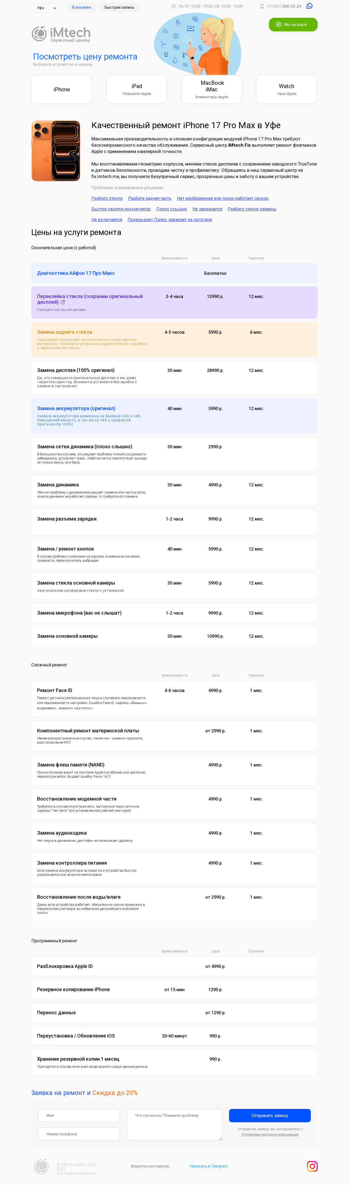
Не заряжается (207, 209)
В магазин (81, 7)
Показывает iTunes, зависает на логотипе (170, 219)
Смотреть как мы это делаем (61, 310)
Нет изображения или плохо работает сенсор (223, 198)
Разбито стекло (107, 198)
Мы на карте (295, 24)
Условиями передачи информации (270, 1134)
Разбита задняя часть (150, 198)
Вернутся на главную (150, 1166)
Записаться (293, 273)
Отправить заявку (270, 1115)
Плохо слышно (171, 209)
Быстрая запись (119, 7)
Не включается (106, 219)
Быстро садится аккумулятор (121, 209)
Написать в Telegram (209, 1166)
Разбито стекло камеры (252, 209)
